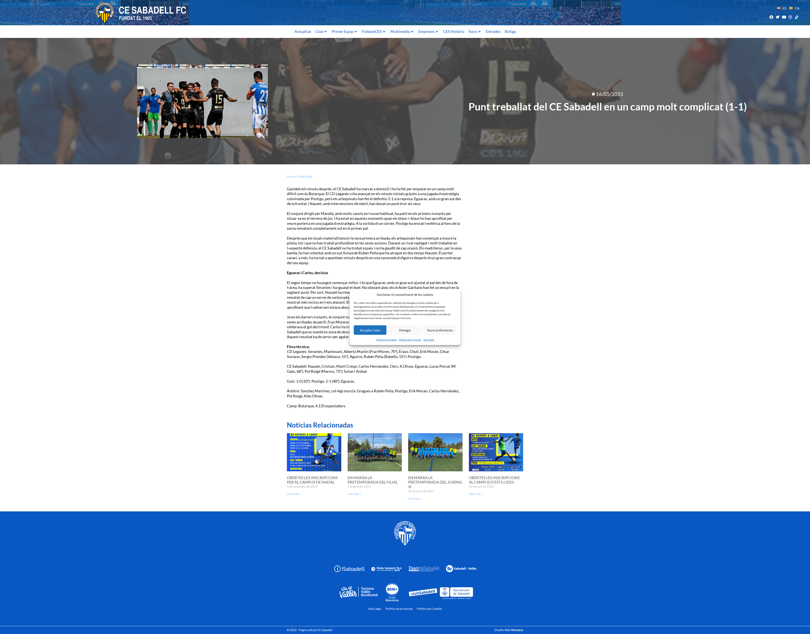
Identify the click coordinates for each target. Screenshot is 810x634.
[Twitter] (777, 17)
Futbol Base (304, 176)
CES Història (453, 31)
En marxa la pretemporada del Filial (373, 480)
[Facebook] (771, 17)
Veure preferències (440, 330)
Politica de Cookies (386, 339)
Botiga (510, 31)
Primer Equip (342, 31)
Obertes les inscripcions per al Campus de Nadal (312, 480)
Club (319, 31)
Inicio (290, 176)
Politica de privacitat (410, 339)
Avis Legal (428, 339)
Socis (472, 31)
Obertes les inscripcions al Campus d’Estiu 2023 (494, 480)
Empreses (426, 31)
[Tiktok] (796, 17)
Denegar (405, 330)
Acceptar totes (370, 330)
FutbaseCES (372, 31)
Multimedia (400, 31)
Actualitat (302, 31)
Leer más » (293, 494)
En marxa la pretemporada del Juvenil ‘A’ (435, 482)
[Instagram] (790, 17)
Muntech (517, 630)
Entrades (493, 31)
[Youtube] (784, 17)
